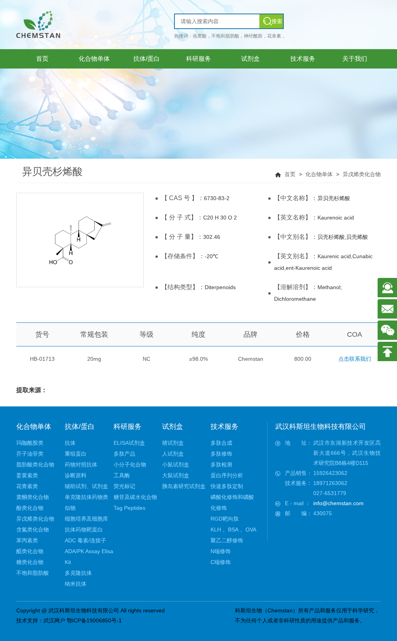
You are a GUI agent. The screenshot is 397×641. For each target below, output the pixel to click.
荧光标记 (124, 486)
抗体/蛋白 (80, 426)
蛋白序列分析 (227, 475)
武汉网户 (54, 620)
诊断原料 (75, 475)
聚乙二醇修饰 (227, 540)
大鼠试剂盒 (175, 475)
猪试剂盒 (173, 443)
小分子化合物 (130, 464)
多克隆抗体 (78, 573)
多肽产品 (124, 454)
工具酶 (122, 475)
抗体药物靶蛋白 (84, 529)
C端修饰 (221, 562)
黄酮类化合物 (32, 497)
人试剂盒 (173, 454)
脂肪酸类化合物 (35, 464)
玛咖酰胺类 (29, 443)
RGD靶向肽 (225, 519)
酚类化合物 (29, 508)
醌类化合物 (29, 551)
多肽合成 (221, 443)
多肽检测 (221, 464)
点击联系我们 (354, 359)
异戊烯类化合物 (362, 174)
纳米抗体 (75, 584)
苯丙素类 (27, 540)
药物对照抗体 (81, 464)
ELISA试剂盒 (129, 443)
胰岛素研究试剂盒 (183, 486)
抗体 (70, 443)
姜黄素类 (27, 475)
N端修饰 (221, 551)
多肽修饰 (221, 454)
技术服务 (224, 426)
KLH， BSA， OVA (233, 529)
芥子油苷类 (29, 454)
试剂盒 (172, 426)
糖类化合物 (29, 562)
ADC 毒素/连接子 (85, 540)
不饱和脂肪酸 (32, 573)
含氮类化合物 (32, 529)
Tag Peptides (129, 508)
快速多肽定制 (227, 486)
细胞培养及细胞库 (86, 519)
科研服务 (128, 426)
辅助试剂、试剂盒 (86, 486)
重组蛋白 (75, 454)
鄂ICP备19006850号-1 (94, 620)
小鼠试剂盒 (175, 464)
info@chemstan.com (338, 503)
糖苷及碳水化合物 (135, 497)
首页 (290, 174)
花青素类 (27, 486)
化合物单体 (319, 174)
